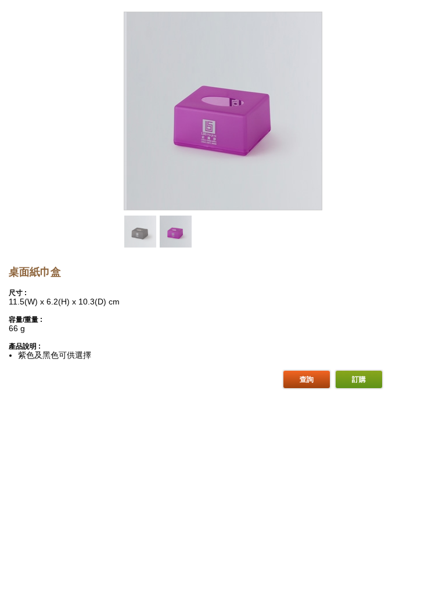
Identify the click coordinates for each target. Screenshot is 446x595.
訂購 (359, 379)
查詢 (307, 379)
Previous (133, 123)
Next (313, 123)
